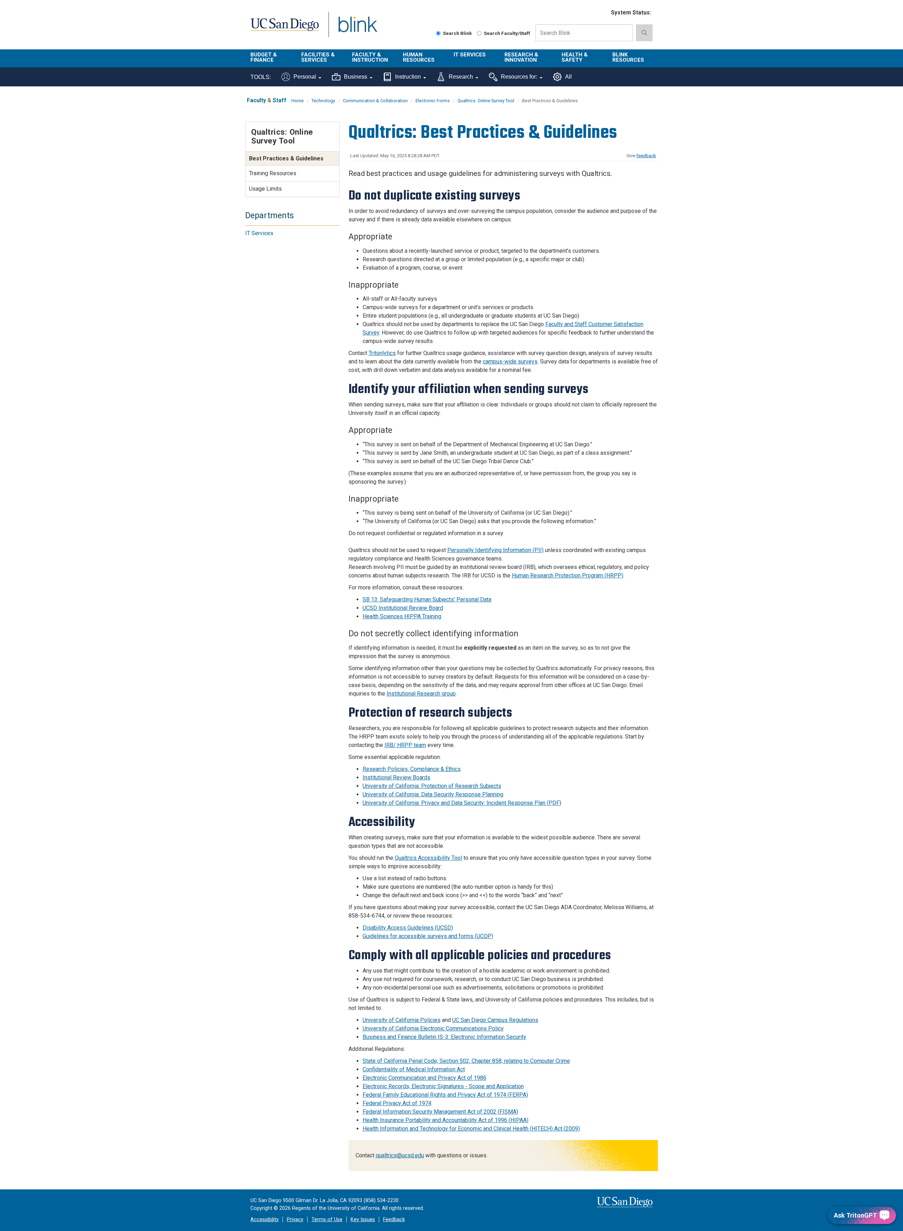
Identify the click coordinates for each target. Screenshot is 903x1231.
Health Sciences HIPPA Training (402, 616)
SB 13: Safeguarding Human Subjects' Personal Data (427, 599)
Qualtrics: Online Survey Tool (485, 100)
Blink (357, 28)
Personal (304, 77)
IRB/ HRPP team (405, 745)
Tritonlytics (382, 353)
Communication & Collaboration (375, 100)
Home (297, 100)
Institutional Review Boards (396, 777)
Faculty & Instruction (370, 57)
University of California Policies (402, 1020)
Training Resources (272, 173)
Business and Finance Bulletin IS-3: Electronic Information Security (444, 1037)
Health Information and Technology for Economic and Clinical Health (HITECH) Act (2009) (471, 1128)
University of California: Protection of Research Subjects (432, 786)
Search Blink (457, 33)
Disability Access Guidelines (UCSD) (408, 927)
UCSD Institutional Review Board (403, 608)
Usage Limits (265, 188)
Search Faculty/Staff (507, 33)
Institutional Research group (421, 693)
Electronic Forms (433, 100)
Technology (323, 100)
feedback (646, 155)
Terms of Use (327, 1220)
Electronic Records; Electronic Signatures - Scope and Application (443, 1086)
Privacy (295, 1220)
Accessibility (264, 1220)
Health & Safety (575, 57)
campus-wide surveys (510, 361)
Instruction (408, 77)
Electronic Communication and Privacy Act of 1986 (424, 1077)
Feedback (394, 1220)
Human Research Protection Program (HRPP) (567, 575)
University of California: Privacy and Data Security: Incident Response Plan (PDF (461, 803)
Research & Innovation (521, 57)
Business (355, 77)
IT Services (470, 54)
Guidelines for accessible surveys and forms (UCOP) (428, 936)
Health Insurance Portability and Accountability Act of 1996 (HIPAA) (445, 1120)
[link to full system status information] (601, 12)
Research (461, 77)
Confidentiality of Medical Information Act (414, 1069)
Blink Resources (628, 57)
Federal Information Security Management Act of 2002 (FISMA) (440, 1111)
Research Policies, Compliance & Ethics (412, 769)
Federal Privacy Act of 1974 (397, 1103)
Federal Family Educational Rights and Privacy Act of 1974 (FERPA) (445, 1094)
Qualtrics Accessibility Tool (428, 858)
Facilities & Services (318, 57)
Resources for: (519, 77)
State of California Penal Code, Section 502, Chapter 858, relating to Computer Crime (466, 1061)
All (568, 77)
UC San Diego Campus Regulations (495, 1020)
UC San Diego (284, 28)
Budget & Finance (263, 57)
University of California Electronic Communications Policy (433, 1028)
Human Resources (419, 57)
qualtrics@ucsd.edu (400, 1155)
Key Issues (363, 1220)
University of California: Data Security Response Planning (433, 794)
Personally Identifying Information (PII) (495, 550)
